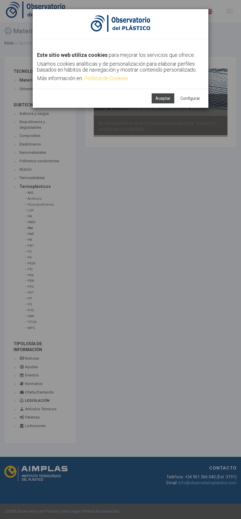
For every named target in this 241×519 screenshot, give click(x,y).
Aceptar (162, 98)
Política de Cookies (106, 78)
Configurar (190, 98)
